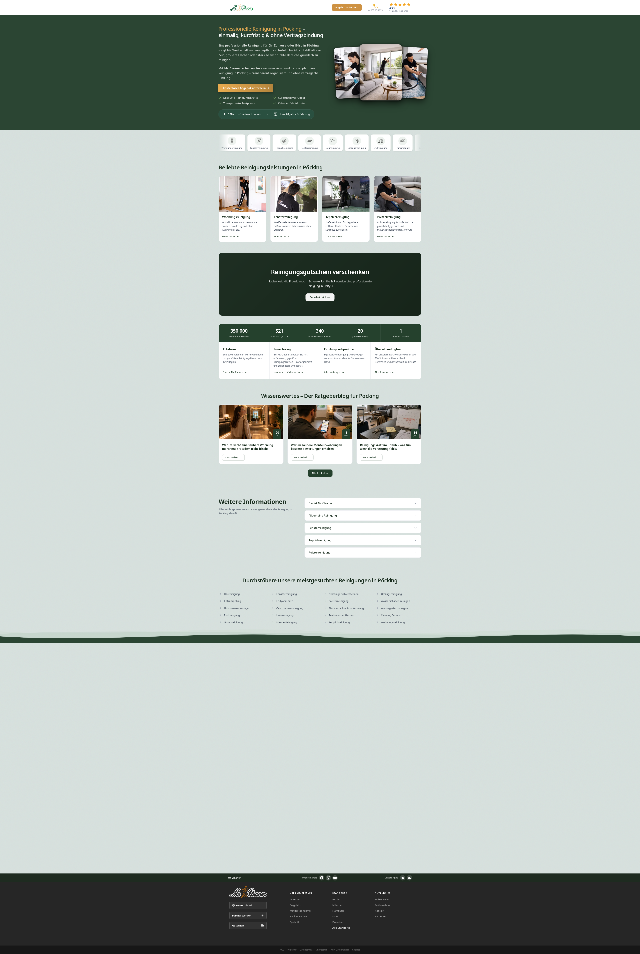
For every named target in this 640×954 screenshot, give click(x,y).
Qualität (294, 922)
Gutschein (238, 925)
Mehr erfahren (232, 236)
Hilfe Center (382, 899)
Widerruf (292, 949)
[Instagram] (328, 877)
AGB (282, 949)
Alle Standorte (341, 927)
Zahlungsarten (298, 916)
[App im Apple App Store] (402, 877)
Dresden (337, 922)
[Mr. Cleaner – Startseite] (248, 892)
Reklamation (382, 905)
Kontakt (379, 910)
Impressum (322, 949)
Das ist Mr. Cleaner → (235, 372)
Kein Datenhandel (340, 949)
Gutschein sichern (320, 297)
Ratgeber (380, 916)
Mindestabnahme (300, 910)
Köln (335, 916)
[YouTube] (335, 877)
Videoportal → (295, 372)
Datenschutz (306, 949)
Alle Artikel (320, 473)
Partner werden (241, 915)
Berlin (336, 899)
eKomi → (279, 372)
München (337, 905)
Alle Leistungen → (334, 372)
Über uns (295, 899)
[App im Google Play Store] (409, 877)
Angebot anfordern (346, 7)
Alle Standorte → (384, 372)
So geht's (295, 905)
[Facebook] (321, 877)
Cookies (356, 949)
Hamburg (338, 910)
